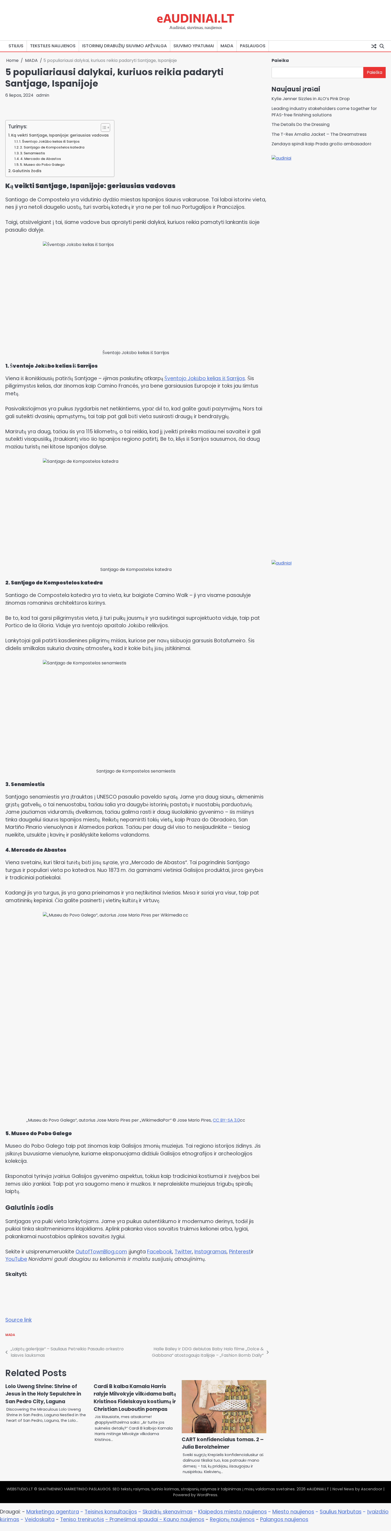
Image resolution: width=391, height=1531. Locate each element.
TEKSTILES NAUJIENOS (53, 46)
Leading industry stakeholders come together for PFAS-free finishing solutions (324, 111)
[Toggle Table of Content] (103, 127)
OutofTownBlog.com (101, 1251)
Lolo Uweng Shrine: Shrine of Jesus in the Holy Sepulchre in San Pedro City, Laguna (43, 1394)
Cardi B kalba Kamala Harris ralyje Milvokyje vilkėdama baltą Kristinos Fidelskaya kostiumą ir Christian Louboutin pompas (135, 1398)
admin (42, 95)
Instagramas (210, 1251)
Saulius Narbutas (340, 1511)
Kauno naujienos (184, 1519)
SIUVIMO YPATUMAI (193, 46)
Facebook (159, 1251)
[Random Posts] (374, 46)
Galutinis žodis (26, 170)
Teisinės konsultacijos (111, 1511)
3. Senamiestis (32, 153)
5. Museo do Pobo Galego (42, 164)
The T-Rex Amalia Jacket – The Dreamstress (319, 134)
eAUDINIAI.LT (195, 17)
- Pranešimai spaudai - (134, 1519)
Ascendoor (371, 1489)
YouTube (16, 1259)
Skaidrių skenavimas (168, 1511)
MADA (227, 46)
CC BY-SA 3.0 (226, 1120)
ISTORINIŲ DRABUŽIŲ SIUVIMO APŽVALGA (124, 46)
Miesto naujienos (293, 1511)
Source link (18, 1320)
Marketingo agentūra (52, 1511)
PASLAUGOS (252, 46)
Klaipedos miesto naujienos (232, 1511)
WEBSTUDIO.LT (20, 1489)
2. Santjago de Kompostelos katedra (52, 147)
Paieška (280, 60)
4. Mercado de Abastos (40, 158)
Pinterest (240, 1251)
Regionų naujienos (232, 1519)
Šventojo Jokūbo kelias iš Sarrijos (204, 378)
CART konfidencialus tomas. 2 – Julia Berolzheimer (223, 1443)
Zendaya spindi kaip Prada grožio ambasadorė (321, 144)
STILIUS (16, 46)
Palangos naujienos (284, 1519)
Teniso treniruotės (82, 1519)
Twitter (183, 1251)
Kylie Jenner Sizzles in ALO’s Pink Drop (311, 99)
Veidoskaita (40, 1519)
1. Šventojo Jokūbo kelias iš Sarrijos (49, 141)
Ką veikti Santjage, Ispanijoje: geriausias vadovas (60, 135)
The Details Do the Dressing (301, 124)
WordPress (207, 1495)
